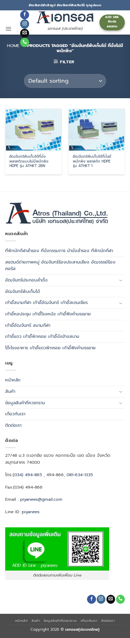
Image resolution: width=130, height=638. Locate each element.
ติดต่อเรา (13, 425)
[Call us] (24, 42)
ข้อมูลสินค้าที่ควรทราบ (25, 403)
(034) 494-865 (27, 475)
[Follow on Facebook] (24, 14)
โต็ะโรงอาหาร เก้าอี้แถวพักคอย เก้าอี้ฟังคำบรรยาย (50, 348)
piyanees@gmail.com (41, 499)
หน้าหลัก (12, 380)
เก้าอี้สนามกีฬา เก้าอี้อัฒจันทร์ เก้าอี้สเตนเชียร (46, 302)
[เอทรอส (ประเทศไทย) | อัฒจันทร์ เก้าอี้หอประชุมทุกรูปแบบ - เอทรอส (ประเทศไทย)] (65, 17)
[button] (8, 28)
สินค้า (10, 391)
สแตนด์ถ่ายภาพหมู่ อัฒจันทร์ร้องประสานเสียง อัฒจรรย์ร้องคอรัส (60, 265)
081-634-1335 (80, 475)
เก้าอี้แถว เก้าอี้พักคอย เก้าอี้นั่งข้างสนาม (42, 336)
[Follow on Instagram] (24, 23)
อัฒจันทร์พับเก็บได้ (22, 291)
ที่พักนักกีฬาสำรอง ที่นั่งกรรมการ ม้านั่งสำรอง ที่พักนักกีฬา (59, 251)
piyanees (31, 512)
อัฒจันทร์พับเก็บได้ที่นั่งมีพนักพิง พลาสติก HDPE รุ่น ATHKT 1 (92, 161)
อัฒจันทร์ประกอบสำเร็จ (26, 280)
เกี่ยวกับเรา (15, 414)
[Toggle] (120, 280)
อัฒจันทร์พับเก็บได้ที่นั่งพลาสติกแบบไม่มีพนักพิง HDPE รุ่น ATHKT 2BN (28, 161)
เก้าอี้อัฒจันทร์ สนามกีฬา (27, 325)
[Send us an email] (24, 33)
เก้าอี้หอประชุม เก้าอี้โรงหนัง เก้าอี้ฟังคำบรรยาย (48, 314)
